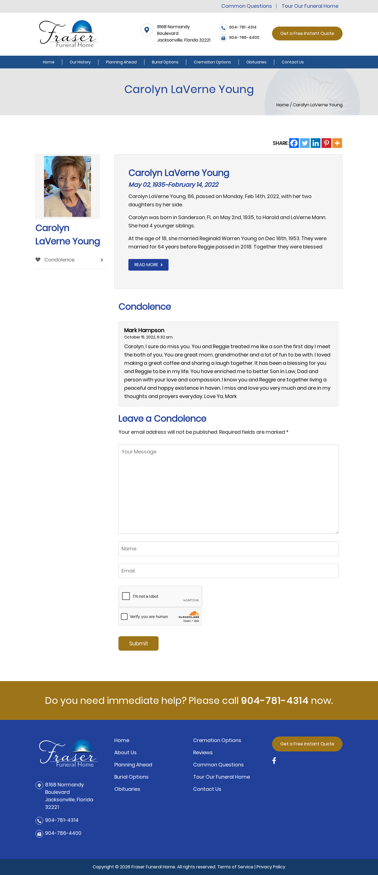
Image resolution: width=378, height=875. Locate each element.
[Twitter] (305, 143)
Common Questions (246, 6)
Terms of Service (235, 867)
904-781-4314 (275, 700)
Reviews (203, 752)
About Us (125, 752)
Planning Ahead (121, 62)
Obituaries (256, 62)
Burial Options (165, 62)
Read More (146, 264)
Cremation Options (212, 62)
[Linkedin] (315, 143)
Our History (80, 62)
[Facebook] (294, 143)
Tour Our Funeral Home (310, 6)
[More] (337, 143)
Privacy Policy (271, 867)
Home (49, 62)
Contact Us (293, 62)
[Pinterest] (326, 143)
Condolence (58, 259)
